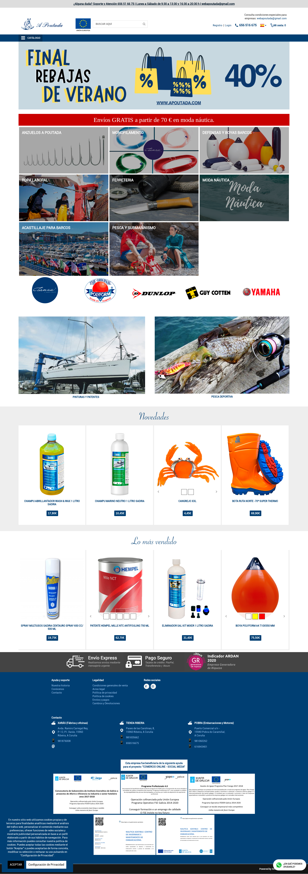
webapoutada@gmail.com (272, 18)
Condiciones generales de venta (110, 685)
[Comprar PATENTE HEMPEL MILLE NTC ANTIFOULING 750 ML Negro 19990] (119, 589)
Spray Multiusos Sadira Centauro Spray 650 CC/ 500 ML (52, 627)
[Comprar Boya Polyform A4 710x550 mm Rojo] (255, 589)
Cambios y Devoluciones (106, 703)
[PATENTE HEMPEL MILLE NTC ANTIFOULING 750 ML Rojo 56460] (133, 616)
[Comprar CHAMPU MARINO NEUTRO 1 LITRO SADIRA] (119, 464)
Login (228, 25)
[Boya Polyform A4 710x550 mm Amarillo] (255, 616)
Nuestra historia (61, 685)
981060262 (200, 741)
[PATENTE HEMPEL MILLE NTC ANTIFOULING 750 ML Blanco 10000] (120, 616)
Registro (217, 25)
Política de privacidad (105, 692)
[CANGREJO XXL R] (184, 492)
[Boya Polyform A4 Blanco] (248, 616)
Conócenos (58, 689)
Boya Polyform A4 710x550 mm (255, 625)
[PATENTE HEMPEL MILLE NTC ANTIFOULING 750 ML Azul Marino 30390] (126, 616)
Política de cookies (103, 696)
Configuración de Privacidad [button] (46, 864)
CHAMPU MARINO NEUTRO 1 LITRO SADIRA (119, 501)
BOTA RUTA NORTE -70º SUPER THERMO (255, 501)
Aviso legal (99, 689)
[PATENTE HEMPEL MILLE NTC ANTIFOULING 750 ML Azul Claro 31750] (113, 616)
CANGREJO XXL (187, 501)
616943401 (200, 746)
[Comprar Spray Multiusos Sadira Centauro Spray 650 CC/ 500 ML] (52, 589)
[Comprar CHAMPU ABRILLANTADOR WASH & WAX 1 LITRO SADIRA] (52, 464)
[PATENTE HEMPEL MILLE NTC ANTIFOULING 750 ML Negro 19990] (106, 616)
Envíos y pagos (101, 699)
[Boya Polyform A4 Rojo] (262, 616)
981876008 (64, 741)
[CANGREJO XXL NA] (191, 492)
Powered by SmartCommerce (274, 869)
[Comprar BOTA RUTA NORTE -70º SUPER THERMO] (255, 464)
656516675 (132, 743)
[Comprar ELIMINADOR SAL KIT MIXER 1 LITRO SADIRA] (187, 589)
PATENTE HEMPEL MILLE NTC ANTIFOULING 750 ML (119, 625)
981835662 (132, 737)
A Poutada (24, 16)
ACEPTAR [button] (16, 864)
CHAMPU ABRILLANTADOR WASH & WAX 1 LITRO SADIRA (52, 503)
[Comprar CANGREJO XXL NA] (187, 464)
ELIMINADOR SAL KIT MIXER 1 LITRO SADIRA (187, 625)
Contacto (57, 692)
